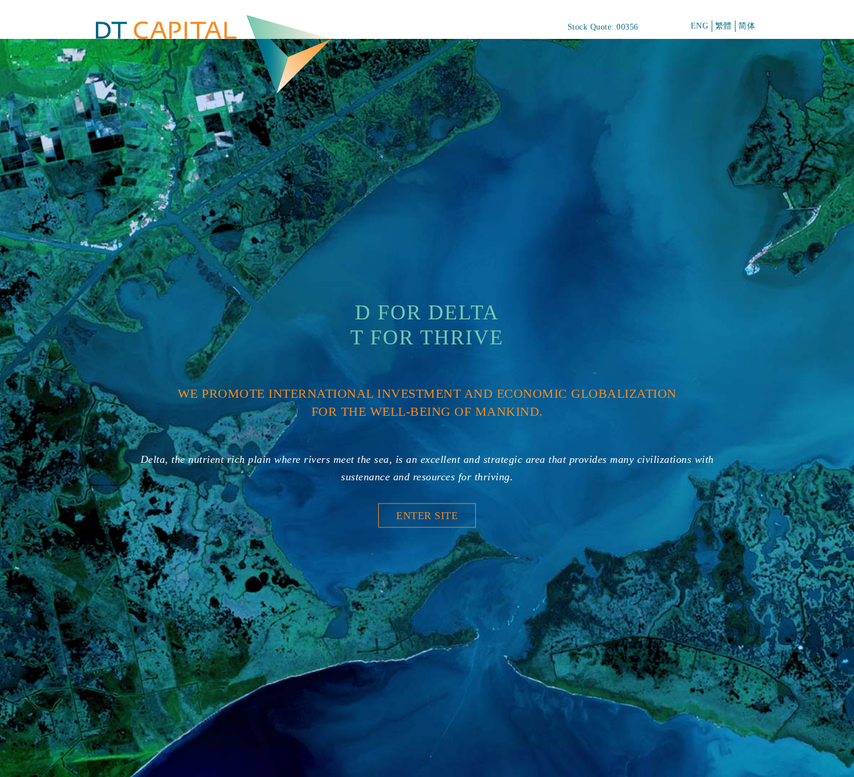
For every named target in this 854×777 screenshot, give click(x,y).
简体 (746, 25)
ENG (700, 25)
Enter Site (427, 515)
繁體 (723, 25)
